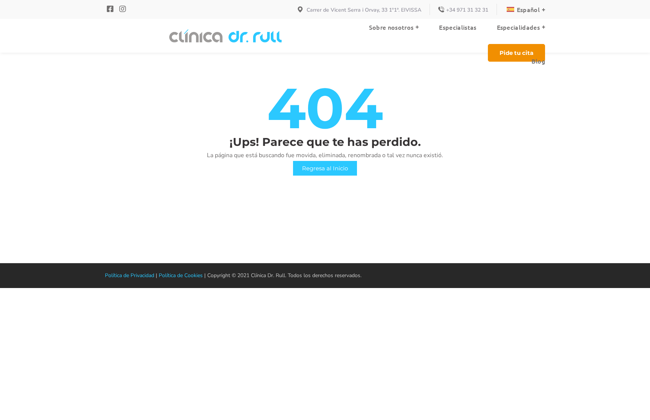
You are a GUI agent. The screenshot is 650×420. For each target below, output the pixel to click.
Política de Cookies (181, 275)
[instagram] (122, 9)
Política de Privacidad (129, 275)
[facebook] (111, 9)
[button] (516, 53)
